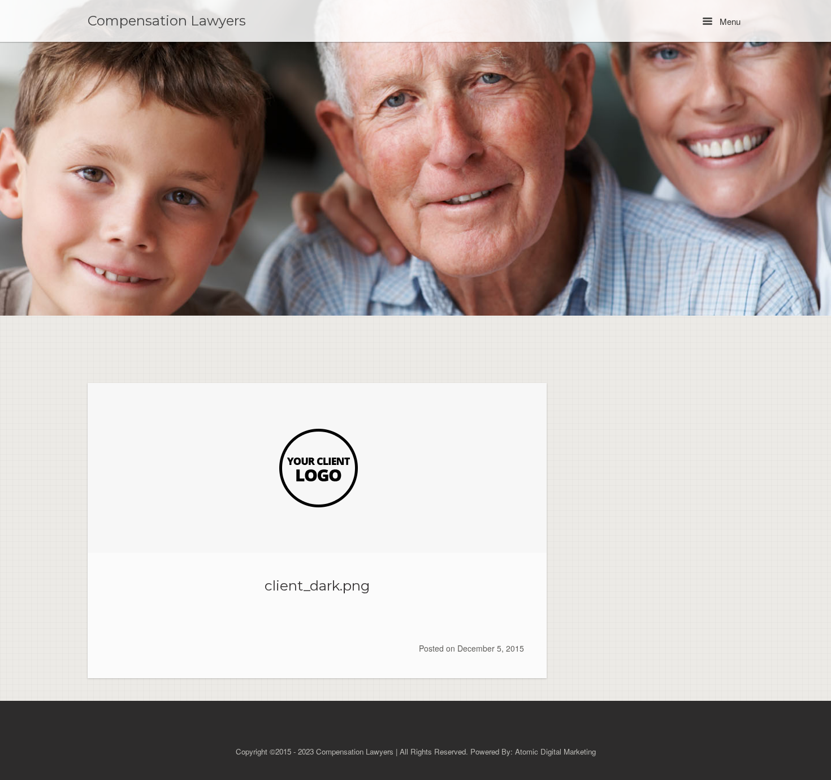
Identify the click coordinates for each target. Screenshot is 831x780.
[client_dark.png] (317, 468)
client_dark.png (317, 585)
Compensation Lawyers (167, 21)
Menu (729, 21)
